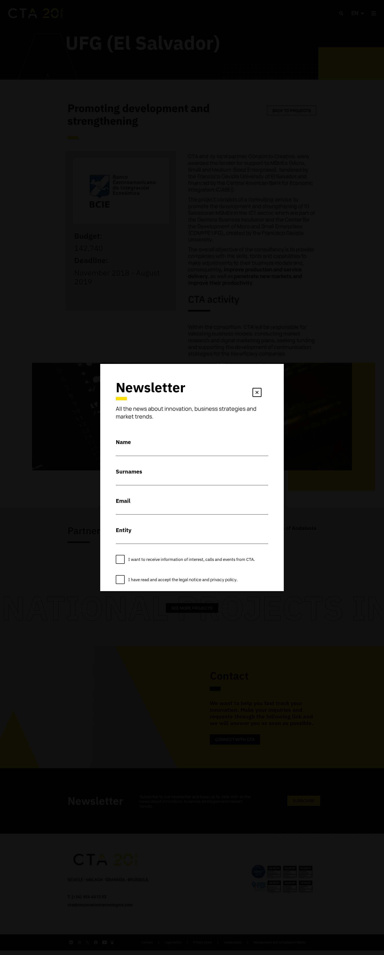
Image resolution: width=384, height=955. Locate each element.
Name (123, 442)
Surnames (129, 471)
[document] (192, 477)
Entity (123, 530)
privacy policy (223, 579)
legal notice (190, 579)
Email (123, 500)
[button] (257, 393)
